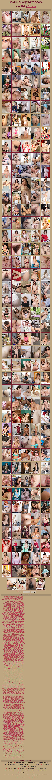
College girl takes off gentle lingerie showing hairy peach (13, 635)
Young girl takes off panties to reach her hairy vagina (13, 645)
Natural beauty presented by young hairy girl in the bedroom (13, 662)
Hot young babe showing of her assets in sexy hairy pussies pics (14, 703)
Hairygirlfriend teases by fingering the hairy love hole (13, 756)
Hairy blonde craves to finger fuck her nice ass (13, 676)
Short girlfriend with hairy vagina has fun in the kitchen (13, 666)
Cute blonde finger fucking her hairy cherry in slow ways (13, 686)
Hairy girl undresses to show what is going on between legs (13, 752)
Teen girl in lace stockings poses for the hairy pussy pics (13, 638)
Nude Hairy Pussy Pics (32, 768)
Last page (33, 592)
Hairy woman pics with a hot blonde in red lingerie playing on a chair (14, 758)
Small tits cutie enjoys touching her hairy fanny (13, 706)
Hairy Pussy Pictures (31, 762)
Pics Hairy (32, 772)
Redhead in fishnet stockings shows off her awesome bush (13, 728)
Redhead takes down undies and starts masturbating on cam (13, 751)
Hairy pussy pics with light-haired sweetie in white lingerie (13, 675)
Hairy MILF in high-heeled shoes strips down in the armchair (13, 614)
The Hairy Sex (21, 770)
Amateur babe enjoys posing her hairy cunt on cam (13, 652)
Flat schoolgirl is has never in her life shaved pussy (13, 598)
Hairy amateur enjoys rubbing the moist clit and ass (13, 602)
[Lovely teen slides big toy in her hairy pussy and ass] (26, 236)
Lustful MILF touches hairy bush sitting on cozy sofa (13, 665)
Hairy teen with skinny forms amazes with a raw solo (13, 616)
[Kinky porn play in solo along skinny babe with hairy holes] (35, 120)
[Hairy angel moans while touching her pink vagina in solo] (6, 210)
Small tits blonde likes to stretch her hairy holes (13, 683)
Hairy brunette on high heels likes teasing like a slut (13, 699)
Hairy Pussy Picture (23, 772)
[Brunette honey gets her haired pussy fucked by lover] (35, 558)
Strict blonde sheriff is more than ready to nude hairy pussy (13, 663)
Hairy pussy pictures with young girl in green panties (13, 704)
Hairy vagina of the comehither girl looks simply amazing (13, 604)
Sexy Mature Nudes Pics (42, 770)
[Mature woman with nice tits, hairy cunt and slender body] (35, 571)
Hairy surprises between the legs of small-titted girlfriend (13, 657)
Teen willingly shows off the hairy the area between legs (13, 636)
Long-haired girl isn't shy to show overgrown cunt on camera (13, 607)
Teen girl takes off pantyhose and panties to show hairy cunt (13, 609)
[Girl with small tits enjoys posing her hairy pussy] (26, 416)
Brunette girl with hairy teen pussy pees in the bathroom (13, 700)
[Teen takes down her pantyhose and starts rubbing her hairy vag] (45, 571)
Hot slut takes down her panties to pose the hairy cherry (13, 661)
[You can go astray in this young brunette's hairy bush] (16, 184)
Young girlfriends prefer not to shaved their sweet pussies (13, 680)
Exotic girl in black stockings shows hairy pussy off (13, 673)
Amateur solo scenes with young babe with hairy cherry (13, 678)
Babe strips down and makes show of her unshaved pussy (13, 713)
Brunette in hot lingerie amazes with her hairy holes (13, 644)
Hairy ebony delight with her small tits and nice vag (13, 689)
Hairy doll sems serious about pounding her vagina (13, 741)
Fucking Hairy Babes (11, 770)
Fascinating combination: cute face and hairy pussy (13, 729)
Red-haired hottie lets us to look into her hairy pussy (13, 684)
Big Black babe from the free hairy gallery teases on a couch (13, 697)
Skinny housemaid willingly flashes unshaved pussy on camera (13, 613)
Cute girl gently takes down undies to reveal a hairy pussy (13, 749)
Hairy (26, 6)
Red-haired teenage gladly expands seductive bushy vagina (13, 653)
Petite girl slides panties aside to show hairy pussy (13, 612)
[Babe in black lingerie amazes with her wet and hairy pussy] (6, 274)
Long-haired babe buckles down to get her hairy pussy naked (13, 701)
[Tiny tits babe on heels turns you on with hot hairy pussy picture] (16, 352)
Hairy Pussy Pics (9, 762)
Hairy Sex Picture (31, 770)
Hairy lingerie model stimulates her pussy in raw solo (13, 731)
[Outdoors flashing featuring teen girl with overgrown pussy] (40, 584)
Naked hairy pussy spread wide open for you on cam (13, 646)
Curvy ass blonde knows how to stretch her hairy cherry (13, 725)
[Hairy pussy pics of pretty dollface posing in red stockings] (6, 519)
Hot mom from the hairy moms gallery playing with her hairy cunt (14, 709)
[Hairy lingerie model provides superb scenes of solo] (45, 506)
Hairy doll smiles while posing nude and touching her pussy (13, 624)
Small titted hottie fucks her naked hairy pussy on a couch (13, 658)
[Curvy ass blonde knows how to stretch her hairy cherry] (16, 262)
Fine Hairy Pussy (46, 764)
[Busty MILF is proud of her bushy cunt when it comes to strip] (45, 403)
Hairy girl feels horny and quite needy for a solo (13, 723)
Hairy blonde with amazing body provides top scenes (13, 664)
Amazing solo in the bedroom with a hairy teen (13, 735)
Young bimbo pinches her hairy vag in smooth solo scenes (13, 755)
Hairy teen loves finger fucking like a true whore (13, 601)
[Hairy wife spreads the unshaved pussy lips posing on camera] (45, 365)
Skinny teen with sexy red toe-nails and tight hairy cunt (13, 705)
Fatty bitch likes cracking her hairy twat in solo (13, 670)
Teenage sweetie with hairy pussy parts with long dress (13, 726)
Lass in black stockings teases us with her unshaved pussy (13, 637)
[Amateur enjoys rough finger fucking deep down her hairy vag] (26, 339)
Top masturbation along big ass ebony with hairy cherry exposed (14, 628)
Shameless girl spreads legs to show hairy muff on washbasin (13, 688)
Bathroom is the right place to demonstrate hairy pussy (13, 640)
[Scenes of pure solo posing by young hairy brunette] (16, 416)
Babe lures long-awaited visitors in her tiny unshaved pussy (13, 716)
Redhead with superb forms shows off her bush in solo (13, 718)
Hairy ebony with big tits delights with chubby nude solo (13, 660)
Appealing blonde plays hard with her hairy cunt (13, 745)
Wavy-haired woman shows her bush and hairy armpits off (13, 621)
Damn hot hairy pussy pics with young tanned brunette (13, 722)
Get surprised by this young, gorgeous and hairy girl (13, 691)
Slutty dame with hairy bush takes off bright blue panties (13, 608)
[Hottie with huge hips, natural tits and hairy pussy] (16, 171)
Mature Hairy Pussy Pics (43, 762)
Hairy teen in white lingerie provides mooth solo (13, 719)
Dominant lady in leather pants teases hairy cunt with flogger (13, 721)
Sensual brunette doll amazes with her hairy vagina (13, 711)
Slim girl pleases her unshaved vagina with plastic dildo (13, 730)
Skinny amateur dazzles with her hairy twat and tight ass (13, 603)
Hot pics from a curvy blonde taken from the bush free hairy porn (14, 694)
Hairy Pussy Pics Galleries (10, 764)
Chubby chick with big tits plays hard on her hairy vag (13, 610)
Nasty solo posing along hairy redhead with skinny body (13, 672)
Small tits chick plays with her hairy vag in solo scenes (13, 659)
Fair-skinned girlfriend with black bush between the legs (13, 634)
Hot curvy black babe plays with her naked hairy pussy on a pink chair (13, 633)
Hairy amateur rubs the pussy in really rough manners (13, 630)
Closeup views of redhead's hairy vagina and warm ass (13, 617)
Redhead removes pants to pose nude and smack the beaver (13, 682)
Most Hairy (22, 768)
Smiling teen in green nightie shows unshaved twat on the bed (13, 685)
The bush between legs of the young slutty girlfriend (13, 625)
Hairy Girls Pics (33, 766)
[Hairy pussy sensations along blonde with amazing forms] (6, 262)
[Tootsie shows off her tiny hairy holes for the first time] (16, 55)
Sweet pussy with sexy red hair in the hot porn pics (13, 695)
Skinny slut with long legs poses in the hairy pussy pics (13, 710)
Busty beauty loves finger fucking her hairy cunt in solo (13, 754)
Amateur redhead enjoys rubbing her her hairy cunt (13, 727)
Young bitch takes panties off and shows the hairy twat (13, 712)
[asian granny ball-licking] (45, 158)
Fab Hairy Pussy (43, 768)
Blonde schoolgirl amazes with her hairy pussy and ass (13, 596)
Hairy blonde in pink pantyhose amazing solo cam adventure (13, 717)
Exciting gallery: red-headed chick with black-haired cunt (13, 750)
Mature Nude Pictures (12, 768)
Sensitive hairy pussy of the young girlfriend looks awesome (13, 642)
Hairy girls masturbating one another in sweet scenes (13, 753)
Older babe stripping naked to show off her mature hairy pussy (13, 739)
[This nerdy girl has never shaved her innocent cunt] (35, 287)
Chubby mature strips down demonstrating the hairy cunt (13, 647)
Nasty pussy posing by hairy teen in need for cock (13, 667)
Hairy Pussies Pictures (22, 766)
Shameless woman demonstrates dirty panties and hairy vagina (13, 724)
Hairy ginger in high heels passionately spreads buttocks (13, 669)
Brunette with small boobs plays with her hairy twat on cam (13, 743)
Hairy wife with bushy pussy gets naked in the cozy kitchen (13, 655)
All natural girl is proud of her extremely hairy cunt (13, 597)
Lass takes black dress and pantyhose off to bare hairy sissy (13, 690)
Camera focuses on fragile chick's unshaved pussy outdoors (13, 629)
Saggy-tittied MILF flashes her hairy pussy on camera (13, 687)
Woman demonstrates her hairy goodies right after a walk (13, 618)
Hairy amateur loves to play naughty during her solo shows (13, 733)
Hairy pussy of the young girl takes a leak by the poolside (13, 606)
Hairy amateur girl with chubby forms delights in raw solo (13, 740)
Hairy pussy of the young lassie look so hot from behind (13, 611)
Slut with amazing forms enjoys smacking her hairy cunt (13, 736)
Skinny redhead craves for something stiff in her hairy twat (13, 649)
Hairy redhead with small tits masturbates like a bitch (13, 656)
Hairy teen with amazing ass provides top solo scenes (13, 648)
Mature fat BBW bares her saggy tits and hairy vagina (13, 668)
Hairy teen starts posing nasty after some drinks (13, 626)
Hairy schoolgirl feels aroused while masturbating (13, 674)
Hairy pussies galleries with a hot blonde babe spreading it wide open (13, 600)
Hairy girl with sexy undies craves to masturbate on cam (13, 605)
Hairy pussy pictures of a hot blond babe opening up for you (13, 692)
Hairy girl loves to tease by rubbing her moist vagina (13, 615)
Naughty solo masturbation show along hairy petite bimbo (13, 707)
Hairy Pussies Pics (35, 775)
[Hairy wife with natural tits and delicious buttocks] (26, 313)
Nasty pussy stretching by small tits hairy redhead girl (13, 641)
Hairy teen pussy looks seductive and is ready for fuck (13, 681)
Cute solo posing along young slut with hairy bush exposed (13, 742)
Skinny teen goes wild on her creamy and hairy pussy (13, 748)
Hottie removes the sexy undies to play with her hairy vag (13, 639)
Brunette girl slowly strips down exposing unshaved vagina (13, 698)
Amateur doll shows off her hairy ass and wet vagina (13, 744)
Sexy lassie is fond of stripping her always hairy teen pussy (13, 650)
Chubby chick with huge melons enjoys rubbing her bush (13, 671)
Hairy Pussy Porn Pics (20, 762)
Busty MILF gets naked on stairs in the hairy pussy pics (13, 738)
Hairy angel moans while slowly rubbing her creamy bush (13, 720)
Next (29, 592)
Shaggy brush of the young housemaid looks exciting (13, 734)
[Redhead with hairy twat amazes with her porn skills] (6, 313)
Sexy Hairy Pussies (35, 764)
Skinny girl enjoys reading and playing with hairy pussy (13, 679)
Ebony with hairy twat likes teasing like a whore (13, 737)
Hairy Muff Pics (25, 775)
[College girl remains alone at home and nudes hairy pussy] (16, 146)
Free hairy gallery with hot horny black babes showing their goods (13, 747)
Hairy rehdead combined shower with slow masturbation (13, 631)
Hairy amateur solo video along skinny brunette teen (13, 654)
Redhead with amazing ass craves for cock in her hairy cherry (13, 643)
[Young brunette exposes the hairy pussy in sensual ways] (16, 236)
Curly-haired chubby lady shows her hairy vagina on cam (13, 696)
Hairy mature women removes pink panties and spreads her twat (14, 620)
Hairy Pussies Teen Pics (14, 775)
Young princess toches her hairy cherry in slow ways (13, 651)
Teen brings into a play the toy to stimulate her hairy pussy (13, 714)
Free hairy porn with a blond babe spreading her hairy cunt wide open (13, 623)
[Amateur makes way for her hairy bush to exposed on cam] (26, 120)
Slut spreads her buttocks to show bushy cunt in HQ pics (13, 715)
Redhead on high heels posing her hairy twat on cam (13, 732)
